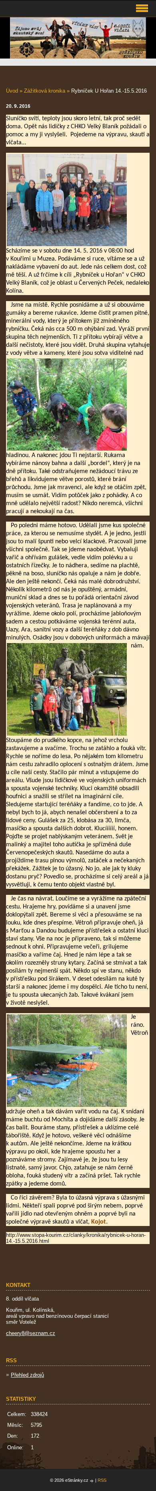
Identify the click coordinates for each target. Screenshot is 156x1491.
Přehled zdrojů (27, 1375)
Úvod (12, 91)
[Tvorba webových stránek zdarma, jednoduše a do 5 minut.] (92, 1481)
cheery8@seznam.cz (30, 1333)
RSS (102, 1480)
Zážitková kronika (44, 91)
